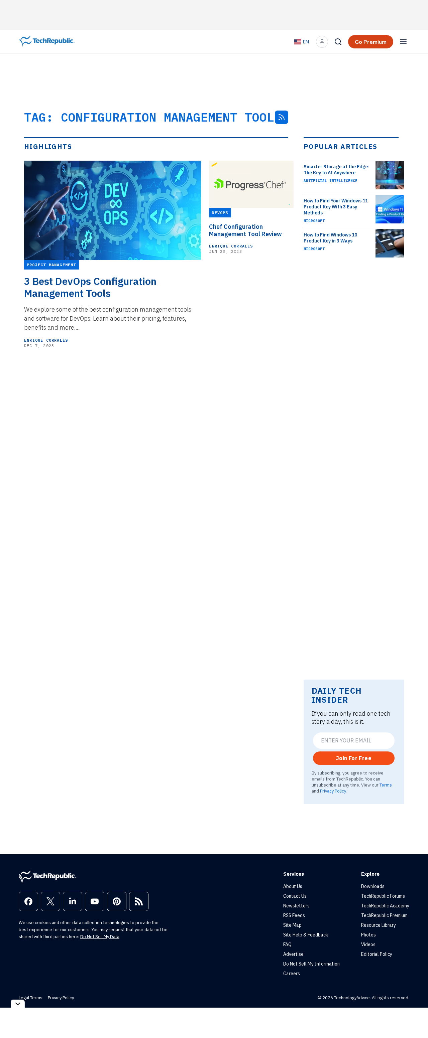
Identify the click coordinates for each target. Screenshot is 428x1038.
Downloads (373, 886)
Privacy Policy (333, 791)
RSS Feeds (294, 915)
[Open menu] (403, 42)
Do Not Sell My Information (311, 964)
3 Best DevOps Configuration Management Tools (90, 287)
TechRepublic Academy (385, 906)
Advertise (293, 954)
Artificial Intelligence (330, 180)
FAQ (287, 944)
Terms (386, 785)
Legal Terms (30, 998)
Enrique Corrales (46, 340)
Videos (368, 944)
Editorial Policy (376, 954)
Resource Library (378, 925)
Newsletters (296, 906)
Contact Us (295, 896)
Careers (291, 974)
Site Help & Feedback (305, 935)
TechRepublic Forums (383, 896)
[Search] (338, 42)
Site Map (292, 925)
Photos (368, 935)
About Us (292, 886)
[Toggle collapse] (18, 1004)
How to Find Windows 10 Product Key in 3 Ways (330, 238)
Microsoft (314, 220)
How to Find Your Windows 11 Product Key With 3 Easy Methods (336, 207)
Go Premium (371, 41)
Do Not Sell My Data (99, 936)
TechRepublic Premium (384, 915)
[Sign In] (322, 42)
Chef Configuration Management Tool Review (245, 230)
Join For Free (353, 758)
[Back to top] (415, 1018)
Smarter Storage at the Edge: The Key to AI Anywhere (336, 170)
